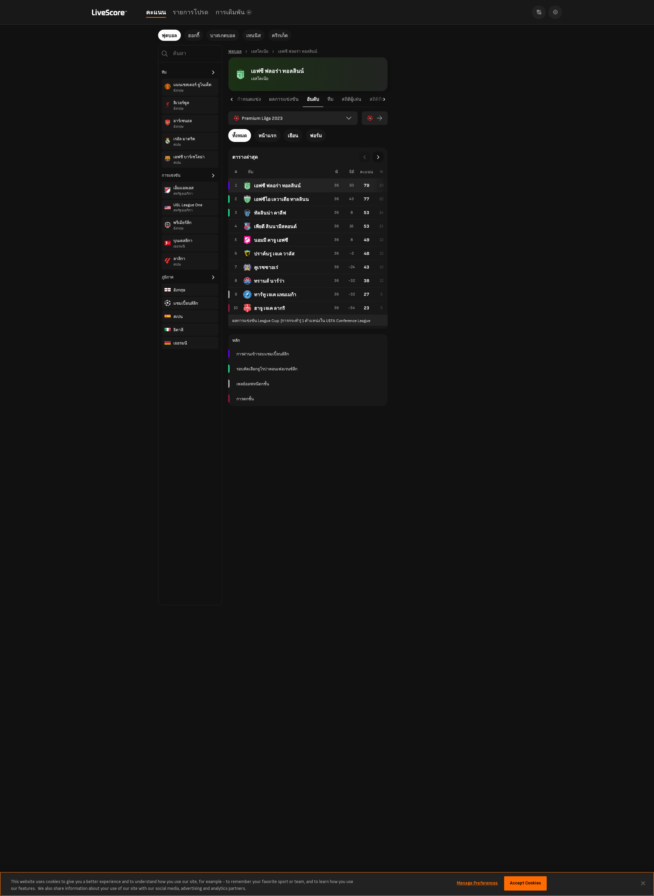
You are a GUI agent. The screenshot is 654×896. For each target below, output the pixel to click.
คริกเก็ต (280, 35)
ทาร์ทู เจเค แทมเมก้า (275, 295)
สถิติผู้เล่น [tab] (351, 99)
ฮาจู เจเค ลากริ (269, 308)
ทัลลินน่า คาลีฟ (270, 213)
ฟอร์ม (316, 136)
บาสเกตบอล (222, 35)
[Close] (643, 883)
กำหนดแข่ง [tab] (249, 99)
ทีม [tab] (330, 99)
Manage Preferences (477, 883)
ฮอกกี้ (193, 35)
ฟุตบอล (169, 35)
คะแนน (156, 12)
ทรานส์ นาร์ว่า (269, 281)
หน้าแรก (267, 136)
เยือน (293, 136)
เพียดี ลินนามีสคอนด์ (275, 226)
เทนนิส (253, 35)
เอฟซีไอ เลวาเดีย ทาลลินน (281, 199)
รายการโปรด (190, 12)
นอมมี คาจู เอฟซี (271, 240)
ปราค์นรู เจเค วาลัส (274, 254)
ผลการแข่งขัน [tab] (284, 99)
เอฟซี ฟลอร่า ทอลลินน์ (277, 186)
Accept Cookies (525, 883)
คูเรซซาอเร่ (266, 267)
